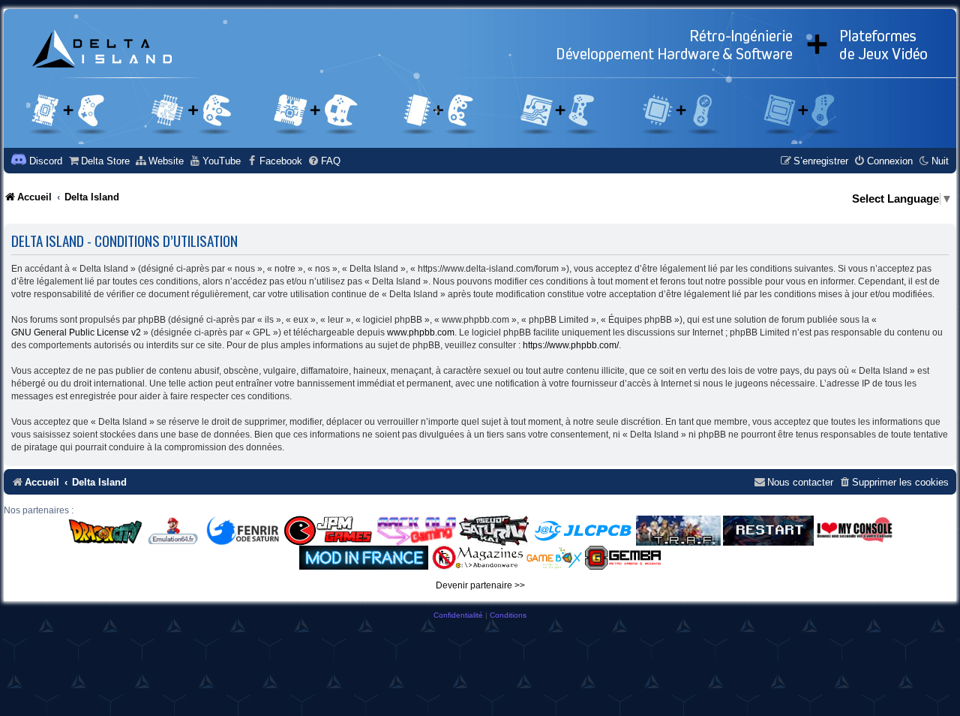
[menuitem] (99, 161)
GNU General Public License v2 (76, 332)
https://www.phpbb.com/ (571, 345)
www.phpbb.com (420, 332)
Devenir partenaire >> (480, 585)
